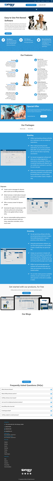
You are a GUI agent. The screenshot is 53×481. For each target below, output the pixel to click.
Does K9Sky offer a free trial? (8, 406)
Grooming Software (11, 84)
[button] (36, 9)
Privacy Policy (6, 464)
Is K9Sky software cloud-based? (9, 397)
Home (35, 1)
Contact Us (42, 1)
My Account (47, 1)
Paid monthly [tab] (30, 128)
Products (6, 442)
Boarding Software (12, 61)
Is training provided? (6, 410)
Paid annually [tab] (22, 128)
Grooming (6, 448)
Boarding (6, 444)
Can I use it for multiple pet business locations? (12, 402)
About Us (38, 1)
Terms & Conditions (7, 466)
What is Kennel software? (7, 389)
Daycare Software (12, 72)
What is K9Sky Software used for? (9, 393)
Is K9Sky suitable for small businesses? (10, 414)
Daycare (5, 446)
